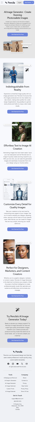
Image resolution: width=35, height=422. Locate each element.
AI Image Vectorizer (10, 386)
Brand (24, 378)
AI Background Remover (10, 378)
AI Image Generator (10, 383)
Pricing (24, 383)
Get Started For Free (17, 34)
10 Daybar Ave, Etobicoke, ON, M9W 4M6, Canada (17, 406)
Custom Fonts (10, 389)
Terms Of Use (24, 391)
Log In (19, 2)
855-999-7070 (17, 401)
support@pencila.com (17, 398)
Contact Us (25, 380)
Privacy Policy (24, 389)
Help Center (24, 386)
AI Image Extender (10, 391)
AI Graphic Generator (10, 380)
